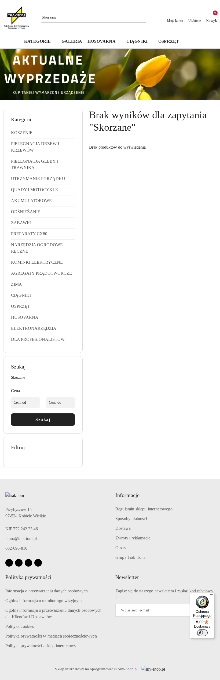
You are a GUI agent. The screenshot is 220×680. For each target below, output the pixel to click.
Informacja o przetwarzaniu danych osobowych (46, 591)
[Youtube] (28, 563)
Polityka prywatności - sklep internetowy (40, 645)
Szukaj (42, 419)
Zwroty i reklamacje (132, 538)
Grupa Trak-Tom (130, 557)
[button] (104, 42)
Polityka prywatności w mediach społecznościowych (51, 636)
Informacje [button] (127, 495)
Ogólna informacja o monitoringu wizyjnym (43, 600)
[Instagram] (19, 563)
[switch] (202, 632)
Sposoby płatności (131, 518)
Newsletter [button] (127, 577)
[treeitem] (43, 132)
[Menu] (211, 596)
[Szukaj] (73, 378)
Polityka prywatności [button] (28, 577)
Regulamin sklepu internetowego (144, 509)
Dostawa (123, 528)
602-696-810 (16, 548)
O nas (120, 547)
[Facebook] (9, 563)
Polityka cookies (19, 626)
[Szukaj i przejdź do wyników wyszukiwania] (142, 17)
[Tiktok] (38, 563)
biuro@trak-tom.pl (21, 538)
